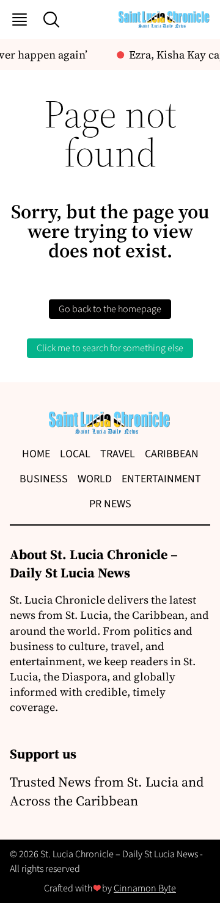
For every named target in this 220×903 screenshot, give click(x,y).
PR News (110, 504)
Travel (117, 454)
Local (75, 454)
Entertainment (161, 479)
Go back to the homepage (110, 309)
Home (36, 454)
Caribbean (172, 454)
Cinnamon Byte (145, 888)
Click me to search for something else (110, 348)
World (95, 479)
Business (44, 479)
